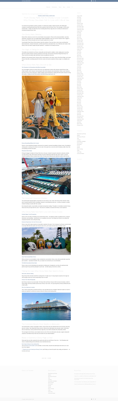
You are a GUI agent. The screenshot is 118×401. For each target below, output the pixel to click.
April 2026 (79, 21)
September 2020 (80, 111)
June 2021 (79, 100)
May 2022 (79, 84)
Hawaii (78, 147)
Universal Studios (80, 153)
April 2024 (79, 55)
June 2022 (79, 82)
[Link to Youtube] (91, 1)
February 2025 (80, 40)
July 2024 (79, 50)
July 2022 (79, 81)
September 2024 (80, 47)
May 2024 (79, 53)
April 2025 (79, 37)
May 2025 (79, 35)
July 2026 (79, 17)
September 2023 (80, 62)
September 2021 (80, 96)
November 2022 (80, 75)
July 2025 (79, 32)
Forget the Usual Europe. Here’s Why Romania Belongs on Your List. (85, 384)
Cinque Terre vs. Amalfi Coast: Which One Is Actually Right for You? (85, 376)
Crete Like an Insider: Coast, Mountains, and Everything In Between (85, 381)
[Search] (71, 7)
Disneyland (52, 15)
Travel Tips (79, 151)
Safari (78, 150)
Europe (78, 145)
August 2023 (79, 64)
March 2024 (79, 56)
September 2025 (80, 29)
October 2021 (79, 94)
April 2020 (79, 114)
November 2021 (80, 93)
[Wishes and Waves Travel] (59, 4)
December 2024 (80, 43)
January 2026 (79, 25)
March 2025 (79, 38)
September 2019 (80, 119)
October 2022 (79, 76)
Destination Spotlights (81, 141)
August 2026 (79, 15)
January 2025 (79, 41)
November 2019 (80, 116)
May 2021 (79, 102)
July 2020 (79, 113)
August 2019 (79, 120)
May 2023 (79, 69)
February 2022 (80, 88)
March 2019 (79, 123)
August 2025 (79, 31)
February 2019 (80, 125)
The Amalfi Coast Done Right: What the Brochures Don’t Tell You (84, 373)
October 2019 (79, 117)
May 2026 (79, 20)
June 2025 (79, 34)
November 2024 (80, 44)
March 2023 (79, 72)
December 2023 (80, 58)
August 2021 (79, 97)
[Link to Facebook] (93, 1)
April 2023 (79, 70)
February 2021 (80, 106)
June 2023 (79, 67)
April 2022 (79, 85)
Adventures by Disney (81, 133)
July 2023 (79, 65)
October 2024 (79, 46)
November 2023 (80, 59)
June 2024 (79, 52)
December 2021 (80, 91)
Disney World (45, 15)
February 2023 (80, 73)
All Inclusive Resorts (81, 136)
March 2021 (79, 105)
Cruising (40, 15)
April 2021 (79, 103)
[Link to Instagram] (95, 1)
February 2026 (80, 23)
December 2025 (80, 26)
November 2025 (80, 28)
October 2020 (79, 110)
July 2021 (79, 99)
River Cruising (80, 148)
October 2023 (79, 61)
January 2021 (79, 108)
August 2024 (79, 49)
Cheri (50, 358)
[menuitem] (48, 7)
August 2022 (79, 79)
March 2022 (79, 87)
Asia (78, 138)
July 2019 (79, 122)
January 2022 (79, 90)
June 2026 (79, 18)
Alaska (78, 135)
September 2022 (80, 78)
